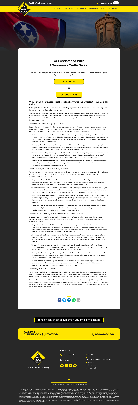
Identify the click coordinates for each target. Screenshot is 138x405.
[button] (59, 300)
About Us (68, 8)
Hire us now (93, 8)
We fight (91, 362)
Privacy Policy (92, 368)
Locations (80, 8)
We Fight (57, 8)
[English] (115, 3)
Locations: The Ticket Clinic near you (98, 359)
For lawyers (112, 8)
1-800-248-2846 (105, 3)
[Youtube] (75, 365)
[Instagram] (66, 365)
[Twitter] (70, 365)
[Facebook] (62, 365)
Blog (103, 8)
